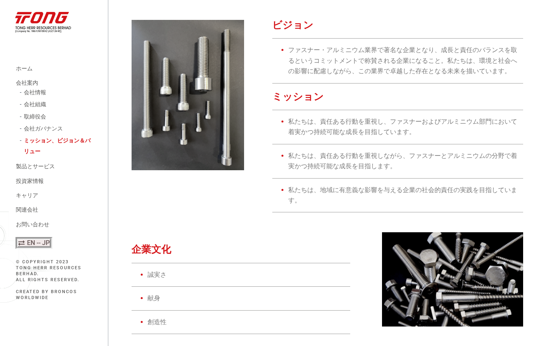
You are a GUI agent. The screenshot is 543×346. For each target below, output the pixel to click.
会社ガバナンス (43, 128)
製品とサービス (35, 166)
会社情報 (35, 92)
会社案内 (27, 83)
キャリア (27, 195)
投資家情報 (30, 181)
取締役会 (35, 116)
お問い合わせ (32, 224)
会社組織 (35, 104)
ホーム (24, 68)
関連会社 (27, 209)
